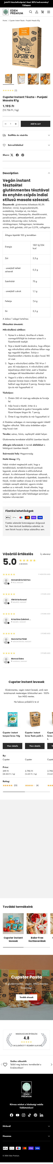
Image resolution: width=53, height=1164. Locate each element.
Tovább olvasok (26, 997)
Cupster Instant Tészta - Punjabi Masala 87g (25, 20)
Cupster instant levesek (13, 939)
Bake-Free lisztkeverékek (37, 939)
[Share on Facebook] (17, 155)
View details (12, 746)
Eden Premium (14, 1155)
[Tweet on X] (12, 155)
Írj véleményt (45, 554)
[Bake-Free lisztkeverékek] (37, 923)
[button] (43, 12)
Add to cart (35, 123)
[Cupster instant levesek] (13, 923)
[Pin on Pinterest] (22, 155)
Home (5, 20)
